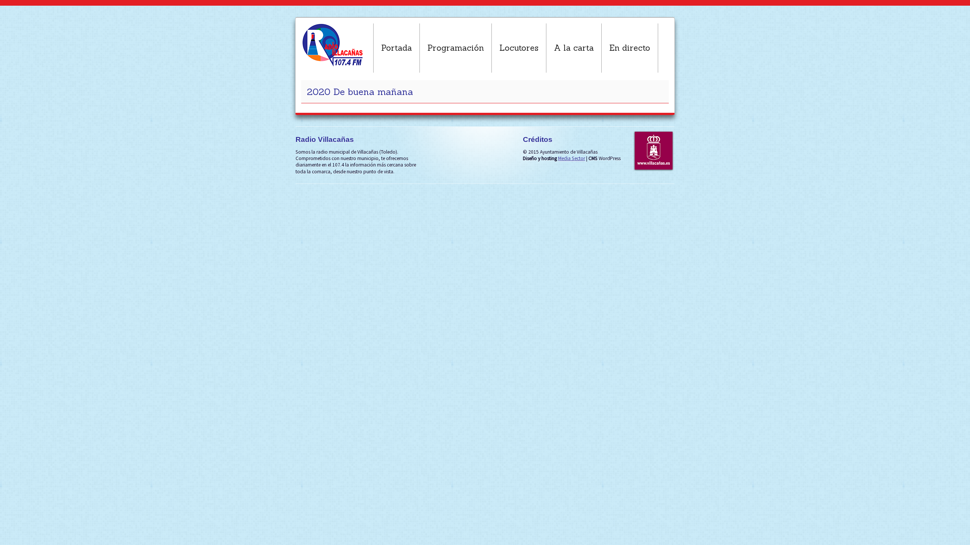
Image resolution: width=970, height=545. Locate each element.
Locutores (518, 48)
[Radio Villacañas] (337, 45)
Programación (455, 48)
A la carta (574, 48)
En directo (629, 48)
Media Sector (571, 158)
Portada (396, 48)
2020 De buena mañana (360, 92)
